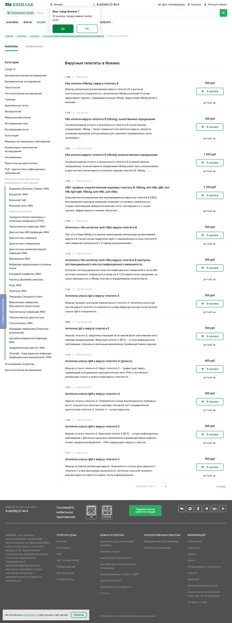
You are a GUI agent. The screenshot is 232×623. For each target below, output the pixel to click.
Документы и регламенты (115, 586)
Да (63, 28)
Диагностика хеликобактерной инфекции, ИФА (27, 251)
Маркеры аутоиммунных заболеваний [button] (27, 141)
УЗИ (59, 554)
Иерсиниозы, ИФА (19, 258)
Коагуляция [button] (12, 135)
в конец (221, 486)
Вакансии (193, 579)
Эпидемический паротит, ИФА (27, 347)
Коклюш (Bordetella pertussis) (26, 279)
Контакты (193, 547)
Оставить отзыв (197, 602)
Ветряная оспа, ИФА (21, 205)
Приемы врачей (66, 566)
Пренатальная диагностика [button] (21, 163)
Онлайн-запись (65, 579)
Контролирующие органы (203, 585)
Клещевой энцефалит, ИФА (25, 273)
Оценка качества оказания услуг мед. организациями (204, 593)
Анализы (12, 22)
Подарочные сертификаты (115, 557)
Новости (193, 573)
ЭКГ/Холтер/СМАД (68, 560)
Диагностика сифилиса (23, 237)
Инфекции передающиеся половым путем (30, 266)
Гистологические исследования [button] (23, 93)
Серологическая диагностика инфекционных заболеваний (73, 36)
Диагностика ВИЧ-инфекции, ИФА (29, 232)
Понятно (79, 614)
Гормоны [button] (10, 99)
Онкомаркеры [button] (13, 157)
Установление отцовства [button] (19, 364)
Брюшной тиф (17, 200)
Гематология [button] (12, 87)
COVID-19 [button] (10, 69)
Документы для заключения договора (117, 543)
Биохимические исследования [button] (23, 81)
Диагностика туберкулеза (24, 243)
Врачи (28, 22)
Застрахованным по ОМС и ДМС (119, 574)
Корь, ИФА (15, 285)
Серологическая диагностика (26, 317)
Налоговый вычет (110, 580)
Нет (87, 28)
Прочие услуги (65, 573)
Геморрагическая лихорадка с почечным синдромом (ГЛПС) (27, 219)
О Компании (195, 541)
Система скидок (109, 551)
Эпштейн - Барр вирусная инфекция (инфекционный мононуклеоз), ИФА (30, 355)
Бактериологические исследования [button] (26, 75)
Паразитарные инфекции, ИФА (27, 311)
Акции (41, 22)
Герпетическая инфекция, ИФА (27, 226)
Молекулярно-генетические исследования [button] (21, 149)
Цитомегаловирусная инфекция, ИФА (28, 340)
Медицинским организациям (161, 541)
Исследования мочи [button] (17, 129)
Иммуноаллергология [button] (18, 117)
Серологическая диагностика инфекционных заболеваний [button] (22, 181)
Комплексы (34, 46)
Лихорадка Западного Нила (25, 296)
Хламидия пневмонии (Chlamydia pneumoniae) (28, 330)
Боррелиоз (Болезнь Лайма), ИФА (29, 188)
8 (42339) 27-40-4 (108, 4)
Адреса (192, 554)
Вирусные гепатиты (20, 211)
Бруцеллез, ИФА (18, 194)
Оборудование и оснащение (204, 566)
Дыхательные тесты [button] (16, 105)
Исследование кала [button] (16, 123)
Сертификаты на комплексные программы (118, 566)
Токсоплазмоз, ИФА (21, 323)
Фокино (58, 4)
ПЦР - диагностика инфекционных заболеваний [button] (25, 171)
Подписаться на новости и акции (145, 510)
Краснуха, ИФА (18, 290)
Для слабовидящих (173, 4)
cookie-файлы (29, 615)
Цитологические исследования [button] (23, 370)
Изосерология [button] (13, 111)
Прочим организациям (157, 547)
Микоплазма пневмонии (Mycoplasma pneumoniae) (24, 304)
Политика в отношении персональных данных (127, 615)
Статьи (104, 593)
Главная (9, 36)
